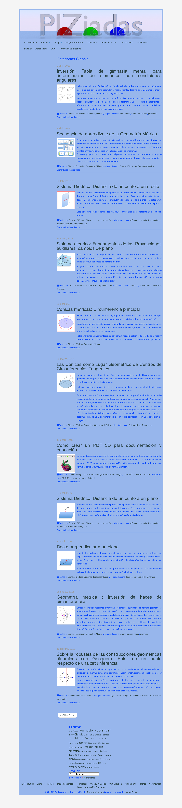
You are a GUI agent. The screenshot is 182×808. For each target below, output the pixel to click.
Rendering (93, 759)
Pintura (106, 755)
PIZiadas (73, 759)
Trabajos (83, 763)
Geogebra (126, 695)
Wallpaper (75, 766)
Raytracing (80, 759)
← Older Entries (67, 715)
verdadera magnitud (78, 224)
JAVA (53, 48)
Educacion (80, 114)
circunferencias (126, 634)
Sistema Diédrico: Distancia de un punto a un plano (107, 498)
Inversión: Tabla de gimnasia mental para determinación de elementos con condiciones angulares (109, 75)
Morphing (103, 751)
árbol (97, 767)
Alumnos (76, 731)
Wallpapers (88, 766)
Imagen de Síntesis (74, 42)
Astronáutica (30, 42)
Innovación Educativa (70, 48)
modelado (95, 751)
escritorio (91, 739)
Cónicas (79, 344)
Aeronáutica (41, 48)
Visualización (127, 42)
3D (70, 730)
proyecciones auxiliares (150, 285)
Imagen (119, 474)
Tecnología (74, 763)
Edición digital (97, 474)
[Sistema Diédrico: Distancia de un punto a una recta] (66, 200)
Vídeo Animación (109, 42)
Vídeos (104, 763)
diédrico (133, 220)
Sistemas (61, 289)
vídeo (98, 763)
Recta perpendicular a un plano (88, 546)
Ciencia (71, 114)
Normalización (90, 755)
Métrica (99, 114)
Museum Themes (95, 792)
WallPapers (142, 42)
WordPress (131, 792)
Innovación (128, 474)
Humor (80, 747)
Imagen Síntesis (85, 751)
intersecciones (154, 220)
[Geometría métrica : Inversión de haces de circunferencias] (66, 615)
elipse (138, 425)
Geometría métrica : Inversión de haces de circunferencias (109, 599)
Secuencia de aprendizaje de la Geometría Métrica (107, 133)
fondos (104, 739)
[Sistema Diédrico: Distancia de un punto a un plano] (66, 512)
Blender (44, 42)
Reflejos (87, 759)
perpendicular (63, 224)
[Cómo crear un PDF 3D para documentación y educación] (66, 463)
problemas (152, 114)
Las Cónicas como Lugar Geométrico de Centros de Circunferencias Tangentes (109, 366)
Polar (152, 695)
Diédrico (80, 220)
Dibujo (57, 42)
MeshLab (83, 478)
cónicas (131, 425)
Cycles (86, 735)
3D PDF (65, 478)
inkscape (74, 478)
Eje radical (116, 695)
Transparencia (90, 763)
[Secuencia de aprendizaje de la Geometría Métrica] (66, 147)
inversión (144, 634)
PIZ (110, 755)
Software (138, 474)
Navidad (74, 754)
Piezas (100, 755)
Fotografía (72, 743)
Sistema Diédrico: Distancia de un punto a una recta (108, 186)
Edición (71, 739)
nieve (81, 755)
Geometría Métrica (139, 114)
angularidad (125, 114)
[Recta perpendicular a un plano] (66, 560)
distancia (143, 220)
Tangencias (147, 425)
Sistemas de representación (98, 220)
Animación (87, 730)
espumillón (98, 739)
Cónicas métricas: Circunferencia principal (98, 309)
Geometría (90, 114)
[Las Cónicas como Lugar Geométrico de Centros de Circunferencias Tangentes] (66, 382)
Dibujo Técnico (83, 474)
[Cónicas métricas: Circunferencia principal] (66, 323)
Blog (71, 734)
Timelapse (92, 42)
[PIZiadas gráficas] (91, 24)
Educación (132, 166)
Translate (90, 777)
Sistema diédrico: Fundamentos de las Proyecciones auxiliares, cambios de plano (109, 245)
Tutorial (146, 474)
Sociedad (101, 759)
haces (136, 634)
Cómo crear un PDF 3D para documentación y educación (109, 447)
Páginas (28, 48)
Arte (96, 731)
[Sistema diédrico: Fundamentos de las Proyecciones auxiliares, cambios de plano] (66, 262)
